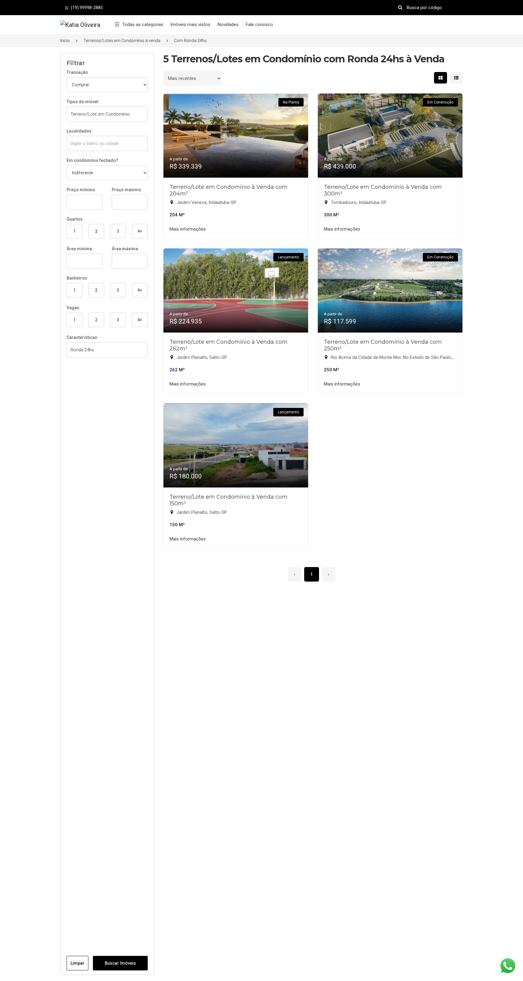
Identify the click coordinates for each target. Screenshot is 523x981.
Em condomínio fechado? (92, 160)
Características (82, 337)
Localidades (79, 131)
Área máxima (125, 248)
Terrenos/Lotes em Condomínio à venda (122, 40)
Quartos (75, 219)
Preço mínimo (81, 189)
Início (65, 40)
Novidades (228, 24)
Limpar (77, 963)
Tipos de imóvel (82, 101)
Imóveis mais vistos (190, 24)
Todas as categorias (142, 24)
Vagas (73, 307)
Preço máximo (126, 189)
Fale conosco (259, 24)
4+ (139, 231)
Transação (77, 72)
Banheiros (77, 278)
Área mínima (79, 248)
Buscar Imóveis (120, 963)
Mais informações (187, 229)
